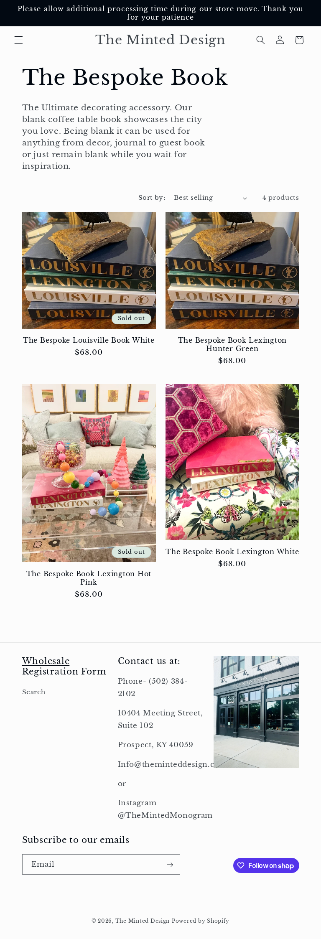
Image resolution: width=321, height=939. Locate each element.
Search (34, 692)
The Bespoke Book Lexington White (232, 551)
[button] (18, 40)
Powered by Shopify (200, 921)
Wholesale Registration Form (64, 666)
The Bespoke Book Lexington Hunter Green (232, 344)
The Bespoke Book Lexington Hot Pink (89, 578)
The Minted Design (142, 921)
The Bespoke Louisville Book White (89, 340)
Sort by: (151, 197)
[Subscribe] (169, 864)
